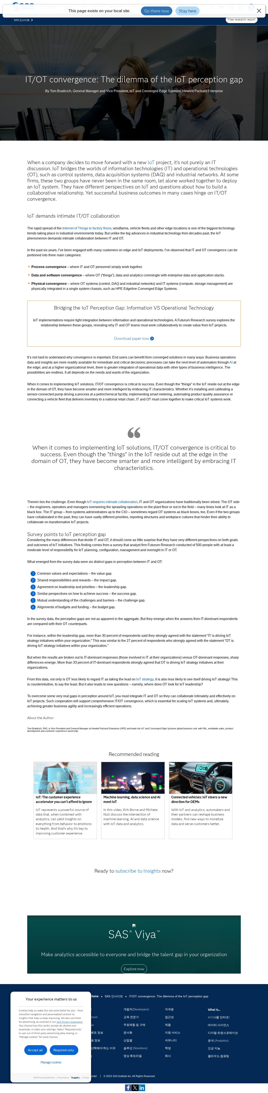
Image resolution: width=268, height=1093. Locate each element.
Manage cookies (51, 1062)
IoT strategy (144, 679)
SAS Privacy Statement (69, 1021)
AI (231, 362)
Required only (63, 1050)
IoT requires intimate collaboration (112, 502)
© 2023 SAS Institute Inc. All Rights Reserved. (129, 1076)
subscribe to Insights (138, 871)
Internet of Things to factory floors (86, 228)
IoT (151, 162)
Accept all (35, 1050)
